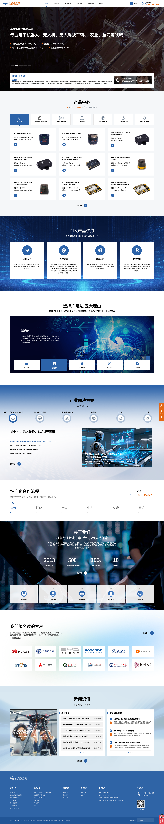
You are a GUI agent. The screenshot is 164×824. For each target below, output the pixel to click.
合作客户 (83, 795)
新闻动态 (65, 792)
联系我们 (102, 3)
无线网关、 (60, 83)
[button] (12, 65)
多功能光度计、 (98, 83)
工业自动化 (13, 800)
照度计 (106, 83)
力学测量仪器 (13, 805)
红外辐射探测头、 (79, 83)
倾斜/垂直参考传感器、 (53, 82)
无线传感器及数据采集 (16, 795)
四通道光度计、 (68, 83)
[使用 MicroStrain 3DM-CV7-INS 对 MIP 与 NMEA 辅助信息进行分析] (117, 447)
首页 (46, 3)
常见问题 (65, 797)
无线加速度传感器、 (76, 82)
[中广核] (21, 665)
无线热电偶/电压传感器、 (37, 83)
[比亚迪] (70, 651)
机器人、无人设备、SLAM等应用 (42, 792)
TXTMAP (50, 820)
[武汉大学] (70, 665)
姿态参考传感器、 (40, 82)
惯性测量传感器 (14, 797)
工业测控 (36, 803)
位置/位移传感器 (14, 808)
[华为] (21, 651)
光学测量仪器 (13, 803)
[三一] (45, 665)
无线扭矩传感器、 (28, 82)
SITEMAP (45, 820)
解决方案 (68, 3)
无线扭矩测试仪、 (17, 82)
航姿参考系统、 (65, 82)
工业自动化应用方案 (39, 797)
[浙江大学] (118, 651)
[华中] (94, 665)
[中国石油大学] (118, 665)
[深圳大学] (143, 665)
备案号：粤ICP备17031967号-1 (62, 820)
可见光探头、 (89, 83)
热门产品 (12, 792)
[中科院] (45, 651)
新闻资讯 (79, 3)
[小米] (143, 651)
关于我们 (91, 3)
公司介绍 (83, 792)
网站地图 (133, 820)
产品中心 (57, 3)
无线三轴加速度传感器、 (90, 82)
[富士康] (94, 651)
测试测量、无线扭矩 (39, 795)
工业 (35, 805)
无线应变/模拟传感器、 (22, 83)
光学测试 (36, 800)
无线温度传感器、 (50, 83)
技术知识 (65, 795)
